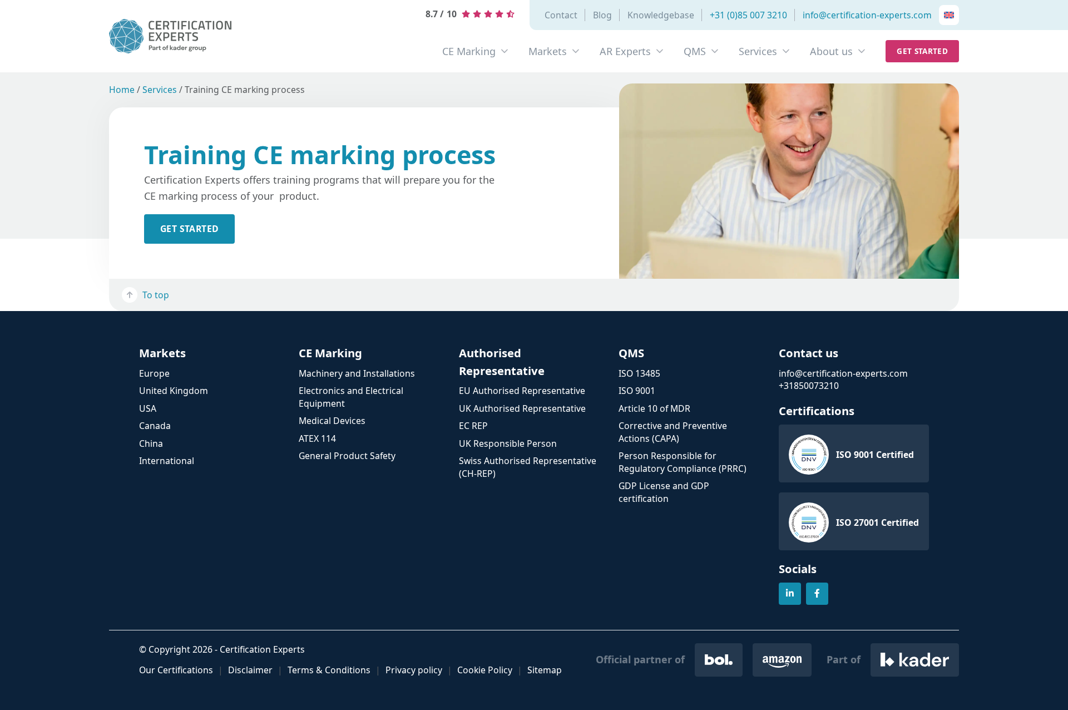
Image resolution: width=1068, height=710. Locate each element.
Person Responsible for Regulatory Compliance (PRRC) (682, 462)
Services (758, 51)
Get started (922, 51)
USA (147, 408)
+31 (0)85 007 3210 (748, 15)
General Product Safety (347, 456)
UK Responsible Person (508, 443)
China (151, 443)
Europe (154, 373)
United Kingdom (173, 390)
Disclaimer (250, 670)
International (166, 461)
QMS (695, 51)
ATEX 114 (317, 438)
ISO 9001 (637, 390)
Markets (547, 51)
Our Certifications (176, 670)
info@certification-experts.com (867, 15)
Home (122, 89)
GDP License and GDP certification (664, 492)
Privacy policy (413, 670)
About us (831, 51)
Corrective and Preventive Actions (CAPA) (673, 432)
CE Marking (469, 51)
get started (189, 229)
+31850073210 (809, 385)
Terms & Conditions (329, 670)
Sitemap (544, 670)
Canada (155, 426)
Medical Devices (332, 421)
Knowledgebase (660, 15)
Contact (561, 15)
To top (155, 295)
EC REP (473, 426)
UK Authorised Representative (522, 408)
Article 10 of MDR (654, 408)
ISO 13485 (639, 373)
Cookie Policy (484, 670)
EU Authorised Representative (522, 390)
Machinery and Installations (357, 373)
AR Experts (625, 51)
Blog (602, 15)
